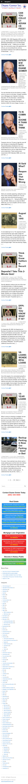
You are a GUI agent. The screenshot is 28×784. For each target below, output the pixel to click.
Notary (3, 700)
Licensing (4, 677)
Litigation (4, 680)
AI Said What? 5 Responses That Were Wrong (23, 172)
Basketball (6, 749)
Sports (3, 745)
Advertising (22, 76)
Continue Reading (5, 54)
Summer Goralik (7, 712)
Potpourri (24, 227)
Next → (18, 480)
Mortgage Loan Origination (7, 34)
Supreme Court (5, 759)
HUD (3, 661)
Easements (4, 617)
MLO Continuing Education (10, 324)
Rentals (4, 729)
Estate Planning (11, 137)
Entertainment (4, 137)
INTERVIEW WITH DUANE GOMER (23, 65)
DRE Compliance (7, 612)
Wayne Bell (6, 715)
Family (16, 137)
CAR (3, 596)
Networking (4, 696)
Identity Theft (5, 664)
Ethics (3, 628)
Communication (23, 187)
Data (3, 603)
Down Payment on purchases (10, 640)
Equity (5, 642)
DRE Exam (6, 614)
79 (14, 480)
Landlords (4, 673)
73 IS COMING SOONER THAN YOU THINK (23, 119)
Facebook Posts (9, 33)
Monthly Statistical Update (7, 687)
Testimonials (5, 763)
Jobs (3, 671)
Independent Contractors (7, 666)
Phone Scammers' (6, 717)
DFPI (24, 81)
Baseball (5, 747)
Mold (3, 685)
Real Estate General (5, 88)
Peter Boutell (6, 708)
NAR (3, 694)
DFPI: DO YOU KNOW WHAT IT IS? (22, 312)
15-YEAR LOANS (22, 396)
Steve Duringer (7, 710)
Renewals (12, 88)
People (24, 86)
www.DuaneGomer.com (7, 781)
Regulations (7, 36)
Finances (16, 33)
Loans (2, 324)
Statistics (3, 190)
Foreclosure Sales (6, 652)
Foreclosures (5, 654)
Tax (19, 139)
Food (3, 650)
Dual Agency (5, 615)
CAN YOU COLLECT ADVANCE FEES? (10, 571)
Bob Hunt (6, 705)
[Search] (25, 486)
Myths (3, 693)
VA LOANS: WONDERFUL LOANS (23, 357)
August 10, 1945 (5, 578)
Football (5, 750)
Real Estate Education (16, 280)
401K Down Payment (22, 134)
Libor (3, 675)
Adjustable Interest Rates (7, 587)
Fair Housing (11, 278)
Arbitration (4, 591)
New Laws (15, 34)
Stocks (5, 649)
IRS (7, 139)
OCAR (3, 701)
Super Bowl (6, 752)
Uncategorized (20, 36)
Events (3, 629)
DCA (3, 607)
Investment (3, 139)
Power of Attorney (6, 722)
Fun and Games (5, 656)
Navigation (7, 1)
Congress (4, 601)
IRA (4, 647)
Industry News (21, 33)
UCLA (3, 764)
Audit (3, 593)
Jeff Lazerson (6, 707)
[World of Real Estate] (14, 8)
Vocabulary (4, 768)
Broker (19, 31)
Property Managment (5, 280)
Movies (4, 691)
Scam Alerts (4, 736)
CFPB (23, 78)
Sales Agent (13, 36)
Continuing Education (21, 80)
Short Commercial (6, 738)
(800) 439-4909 (14, 494)
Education (3, 33)
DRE (23, 31)
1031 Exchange (5, 586)
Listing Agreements (6, 678)
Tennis (5, 754)
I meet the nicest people (22, 225)
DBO (3, 605)
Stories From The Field (20, 88)
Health (3, 657)
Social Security (5, 742)
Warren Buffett (7, 714)
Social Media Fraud (6, 740)
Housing (21, 278)
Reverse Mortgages (6, 733)
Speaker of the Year (6, 743)
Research (4, 731)
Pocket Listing (5, 719)
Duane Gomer (5, 31)
